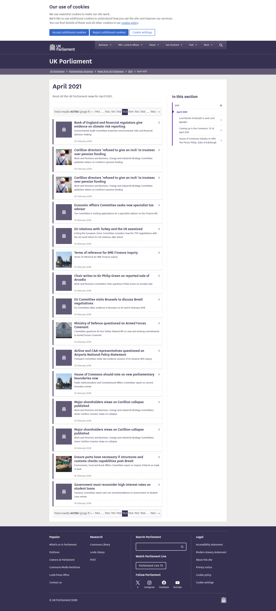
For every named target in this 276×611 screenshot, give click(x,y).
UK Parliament (70, 61)
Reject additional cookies (109, 32)
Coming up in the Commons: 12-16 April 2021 (196, 130)
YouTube (177, 587)
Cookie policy (203, 574)
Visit (191, 45)
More (206, 45)
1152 (119, 111)
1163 (152, 111)
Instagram (149, 587)
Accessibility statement (209, 544)
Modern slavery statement (211, 552)
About (152, 45)
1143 (97, 111)
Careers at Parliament (62, 559)
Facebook (164, 587)
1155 (136, 111)
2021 (130, 71)
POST (93, 559)
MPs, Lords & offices (128, 45)
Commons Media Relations (64, 567)
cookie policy (129, 23)
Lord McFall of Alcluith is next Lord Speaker (197, 120)
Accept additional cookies (69, 32)
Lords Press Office (59, 574)
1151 (113, 111)
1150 (107, 111)
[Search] (221, 45)
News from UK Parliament (111, 71)
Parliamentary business (81, 71)
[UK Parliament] (62, 47)
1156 (142, 111)
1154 (130, 111)
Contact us (55, 582)
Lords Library (97, 552)
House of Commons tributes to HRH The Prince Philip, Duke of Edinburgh (197, 140)
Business (103, 45)
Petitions (54, 552)
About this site (204, 559)
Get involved (172, 45)
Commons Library (100, 544)
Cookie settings (142, 32)
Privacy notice (204, 567)
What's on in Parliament (63, 544)
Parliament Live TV (151, 565)
